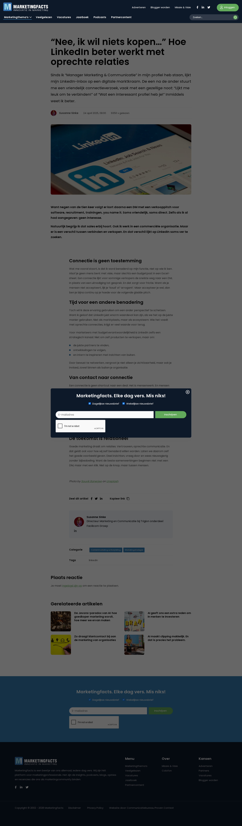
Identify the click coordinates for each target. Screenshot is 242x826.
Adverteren (139, 7)
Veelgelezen (44, 17)
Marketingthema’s (16, 17)
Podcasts (100, 17)
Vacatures (64, 17)
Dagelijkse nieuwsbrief (105, 403)
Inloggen (229, 7)
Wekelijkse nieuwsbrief (139, 403)
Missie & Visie (183, 7)
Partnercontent (121, 17)
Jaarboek (82, 17)
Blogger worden (160, 7)
